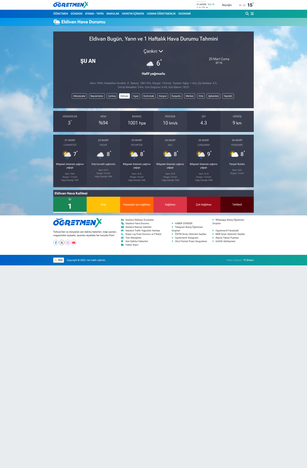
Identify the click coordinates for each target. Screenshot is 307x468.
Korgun (163, 96)
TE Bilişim (248, 260)
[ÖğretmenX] (70, 5)
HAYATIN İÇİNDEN (133, 13)
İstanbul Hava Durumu (137, 223)
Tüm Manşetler (133, 237)
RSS (60, 260)
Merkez (190, 96)
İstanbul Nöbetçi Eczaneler (140, 219)
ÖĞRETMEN (60, 13)
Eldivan (124, 96)
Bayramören (97, 96)
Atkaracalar (79, 96)
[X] (61, 242)
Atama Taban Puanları (227, 237)
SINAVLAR (112, 13)
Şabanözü (213, 96)
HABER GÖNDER (183, 223)
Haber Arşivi (132, 244)
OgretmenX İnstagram (186, 237)
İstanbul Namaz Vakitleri (139, 227)
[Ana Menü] (251, 13)
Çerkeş (112, 96)
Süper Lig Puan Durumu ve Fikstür (143, 234)
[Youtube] (73, 242)
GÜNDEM (76, 13)
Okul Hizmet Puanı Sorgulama (191, 241)
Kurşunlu (176, 96)
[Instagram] (67, 242)
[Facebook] (56, 242)
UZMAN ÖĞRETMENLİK (161, 13)
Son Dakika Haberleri (137, 241)
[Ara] (247, 13)
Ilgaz (135, 96)
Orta (201, 96)
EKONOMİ (184, 13)
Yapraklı (228, 96)
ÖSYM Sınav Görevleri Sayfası (190, 234)
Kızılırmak (148, 96)
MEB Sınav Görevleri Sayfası (230, 234)
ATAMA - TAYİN (94, 13)
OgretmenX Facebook (227, 230)
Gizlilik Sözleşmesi (225, 241)
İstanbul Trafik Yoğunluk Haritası (143, 230)
